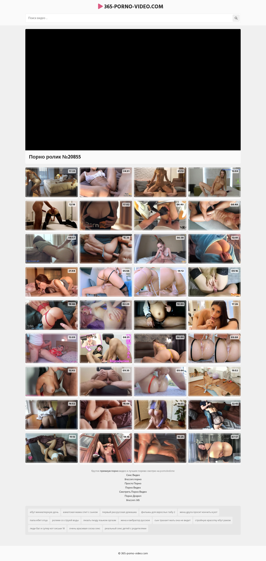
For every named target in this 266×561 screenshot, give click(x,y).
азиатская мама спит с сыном (80, 512)
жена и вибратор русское (135, 520)
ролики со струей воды (65, 520)
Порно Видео (133, 488)
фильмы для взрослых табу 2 (158, 512)
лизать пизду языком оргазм (99, 520)
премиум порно (109, 471)
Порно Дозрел (133, 496)
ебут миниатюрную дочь (44, 512)
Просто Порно (133, 483)
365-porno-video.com (133, 6)
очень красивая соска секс (84, 528)
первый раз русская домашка (119, 512)
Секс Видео (133, 475)
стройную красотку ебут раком (213, 520)
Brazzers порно (133, 479)
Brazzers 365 (133, 500)
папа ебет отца (39, 520)
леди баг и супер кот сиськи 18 (47, 528)
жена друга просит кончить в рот (198, 512)
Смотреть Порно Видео (133, 492)
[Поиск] (236, 18)
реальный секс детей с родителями (125, 528)
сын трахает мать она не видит (173, 520)
